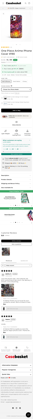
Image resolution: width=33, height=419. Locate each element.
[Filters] (3, 265)
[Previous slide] (11, 205)
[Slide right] (20, 44)
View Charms (16, 124)
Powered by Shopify (21, 416)
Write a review (16, 241)
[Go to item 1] (6, 252)
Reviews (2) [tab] (9, 260)
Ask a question (16, 244)
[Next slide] (22, 205)
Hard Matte (17, 82)
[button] (3, 3)
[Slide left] (13, 44)
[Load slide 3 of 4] (17, 205)
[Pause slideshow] (31, 205)
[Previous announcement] (3, 8)
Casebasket (13, 416)
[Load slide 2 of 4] (15, 205)
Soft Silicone (6, 82)
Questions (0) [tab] (24, 260)
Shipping (3, 62)
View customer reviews (16, 154)
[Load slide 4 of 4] (19, 205)
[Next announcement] (30, 8)
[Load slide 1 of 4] (14, 205)
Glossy (25, 82)
